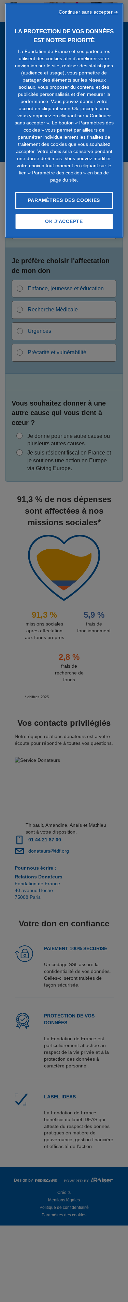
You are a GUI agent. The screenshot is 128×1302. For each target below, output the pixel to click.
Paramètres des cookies (64, 200)
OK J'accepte (64, 221)
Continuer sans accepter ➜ (88, 12)
